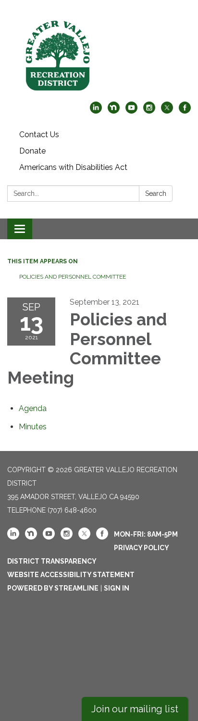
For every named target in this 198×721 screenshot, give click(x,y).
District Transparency (52, 561)
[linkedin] (96, 111)
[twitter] (167, 111)
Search (155, 193)
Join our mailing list (134, 709)
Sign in (116, 588)
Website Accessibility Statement (71, 575)
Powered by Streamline (53, 588)
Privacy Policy (141, 548)
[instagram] (149, 111)
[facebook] (185, 111)
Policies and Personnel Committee (72, 276)
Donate (32, 150)
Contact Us (39, 134)
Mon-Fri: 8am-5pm (146, 534)
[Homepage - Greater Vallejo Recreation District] (99, 56)
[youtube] (131, 111)
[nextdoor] (114, 111)
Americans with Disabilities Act (73, 167)
